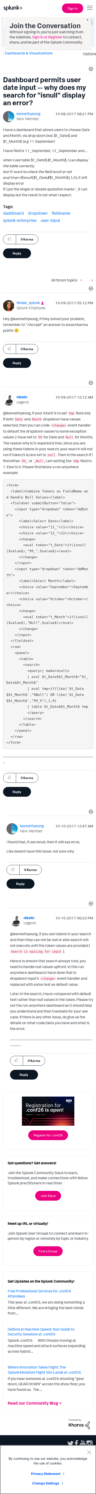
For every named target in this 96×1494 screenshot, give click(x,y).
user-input (50, 220)
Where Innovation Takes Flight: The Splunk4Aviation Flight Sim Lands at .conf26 (44, 1370)
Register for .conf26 (48, 1135)
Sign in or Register (47, 37)
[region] (48, 1469)
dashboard (13, 213)
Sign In (73, 8)
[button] (90, 70)
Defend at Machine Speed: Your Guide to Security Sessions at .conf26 (41, 1332)
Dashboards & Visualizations (29, 53)
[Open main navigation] (90, 8)
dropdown (38, 213)
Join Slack (48, 1196)
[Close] (89, 1452)
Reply (17, 253)
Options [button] (88, 53)
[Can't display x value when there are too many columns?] (91, 280)
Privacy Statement (45, 1474)
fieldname (61, 213)
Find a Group (48, 1251)
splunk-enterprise (20, 220)
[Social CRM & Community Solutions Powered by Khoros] (79, 1423)
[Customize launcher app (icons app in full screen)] (82, 280)
